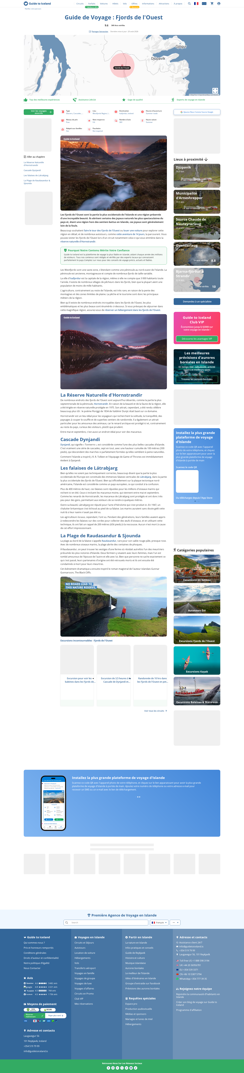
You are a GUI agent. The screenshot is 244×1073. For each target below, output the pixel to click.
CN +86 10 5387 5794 (190, 974)
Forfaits (91, 3)
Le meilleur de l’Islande (137, 973)
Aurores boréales (134, 968)
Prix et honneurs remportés (39, 947)
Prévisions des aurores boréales (142, 988)
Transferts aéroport (85, 968)
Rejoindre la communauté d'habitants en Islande (198, 995)
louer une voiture (133, 230)
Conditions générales (35, 952)
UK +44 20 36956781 (190, 965)
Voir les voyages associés (39, 112)
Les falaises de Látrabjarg (36, 175)
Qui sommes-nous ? (34, 942)
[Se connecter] (218, 3)
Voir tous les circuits (154, 710)
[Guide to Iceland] (37, 3)
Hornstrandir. (101, 403)
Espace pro (131, 1003)
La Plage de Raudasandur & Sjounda (37, 182)
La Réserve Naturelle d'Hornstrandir (34, 164)
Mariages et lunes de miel (138, 1019)
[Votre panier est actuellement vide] (212, 3)
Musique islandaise (135, 963)
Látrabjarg (145, 476)
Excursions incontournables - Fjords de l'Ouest (86, 640)
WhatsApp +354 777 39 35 (193, 978)
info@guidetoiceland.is (36, 1051)
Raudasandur (109, 540)
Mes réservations (84, 1003)
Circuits (80, 3)
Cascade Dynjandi (32, 170)
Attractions (164, 3)
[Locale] (196, 3)
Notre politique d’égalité (36, 963)
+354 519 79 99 (31, 1046)
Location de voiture (85, 952)
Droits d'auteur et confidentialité (41, 958)
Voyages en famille (84, 973)
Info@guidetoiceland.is (191, 946)
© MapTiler (193, 95)
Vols (125, 3)
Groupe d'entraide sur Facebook (142, 983)
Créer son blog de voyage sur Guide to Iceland (196, 1003)
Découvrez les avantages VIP (197, 338)
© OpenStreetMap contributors (208, 95)
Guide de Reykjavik (135, 952)
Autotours (80, 947)
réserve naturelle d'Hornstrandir (77, 241)
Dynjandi (65, 444)
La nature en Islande (136, 942)
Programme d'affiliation (189, 1010)
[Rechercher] (189, 3)
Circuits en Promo (84, 993)
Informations (148, 3)
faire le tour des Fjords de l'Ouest (102, 230)
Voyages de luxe (83, 983)
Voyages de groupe (85, 978)
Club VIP (79, 998)
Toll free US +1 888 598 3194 (194, 960)
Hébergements (83, 958)
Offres (134, 3)
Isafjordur (75, 278)
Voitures (104, 3)
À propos (178, 3)
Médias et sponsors (135, 1014)
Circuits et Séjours (84, 942)
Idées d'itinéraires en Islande (140, 978)
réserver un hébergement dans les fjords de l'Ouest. (133, 310)
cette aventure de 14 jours (130, 234)
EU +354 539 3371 (189, 969)
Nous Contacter (32, 968)
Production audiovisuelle (138, 1008)
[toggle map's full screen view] (215, 91)
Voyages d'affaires (84, 988)
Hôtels (115, 3)
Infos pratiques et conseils (139, 947)
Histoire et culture (135, 958)
